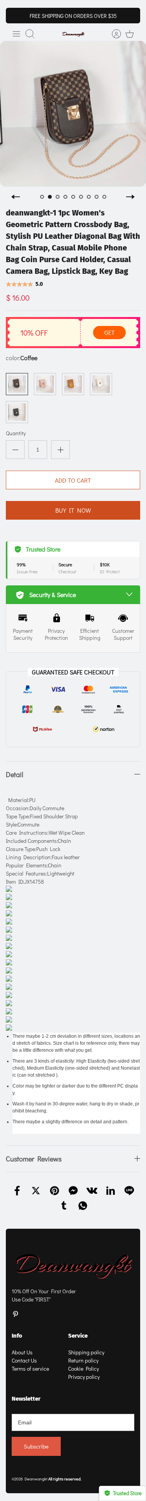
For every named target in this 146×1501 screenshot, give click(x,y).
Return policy (83, 1360)
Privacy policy (84, 1376)
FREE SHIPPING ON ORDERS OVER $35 (73, 15)
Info (17, 1335)
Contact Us (24, 1360)
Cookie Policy (83, 1368)
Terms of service (30, 1368)
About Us (22, 1352)
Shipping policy (86, 1352)
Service (78, 1335)
